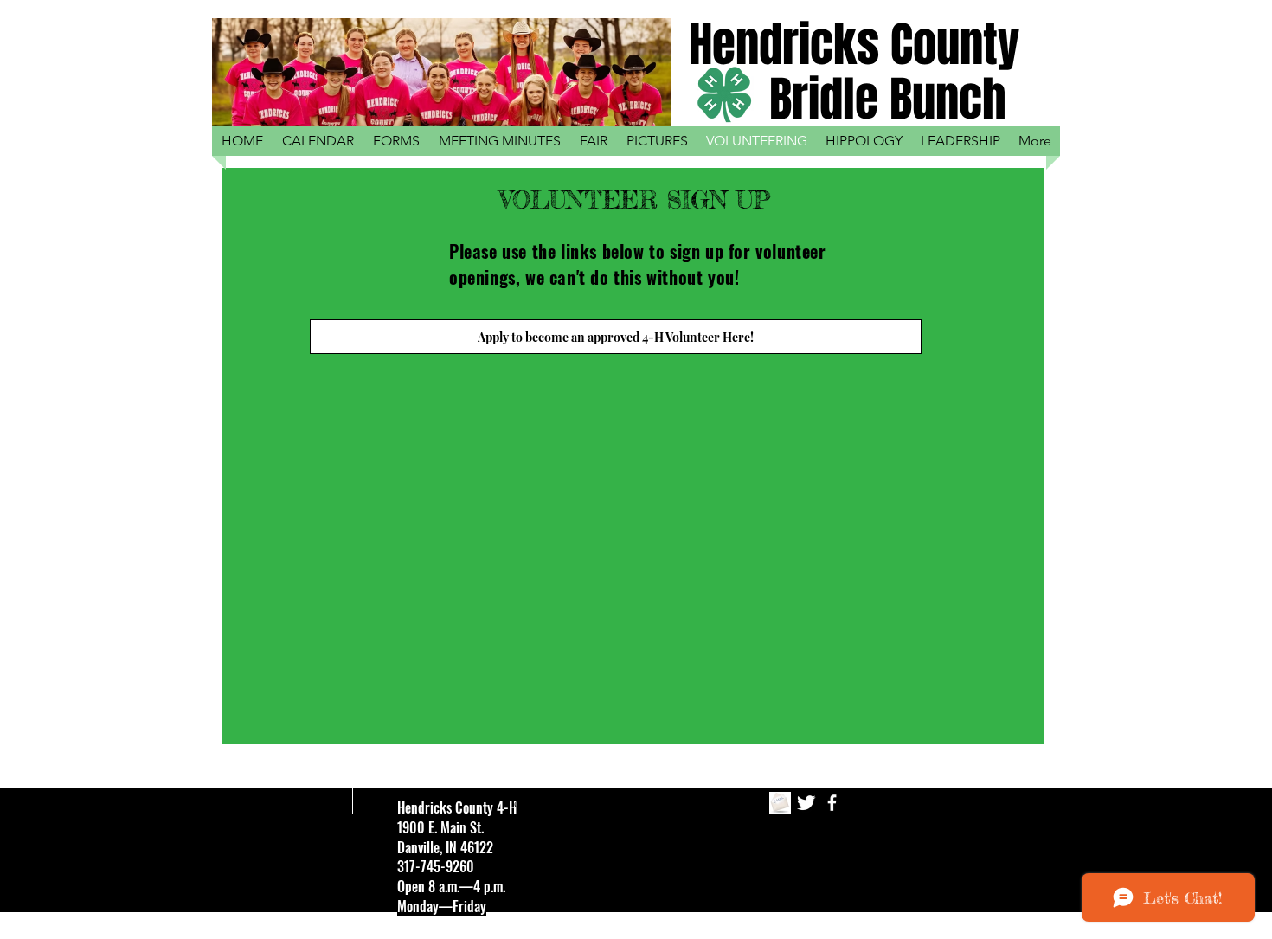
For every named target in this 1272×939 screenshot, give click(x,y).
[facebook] (832, 803)
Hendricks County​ (854, 45)
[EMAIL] (780, 803)
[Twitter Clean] (806, 803)
